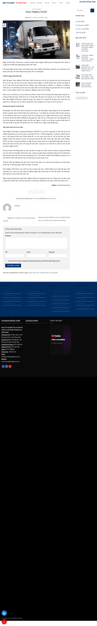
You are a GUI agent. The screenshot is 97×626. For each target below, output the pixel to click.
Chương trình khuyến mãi (36, 303)
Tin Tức (61, 3)
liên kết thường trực (50, 198)
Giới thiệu (33, 3)
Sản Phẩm (39, 3)
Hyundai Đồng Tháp (81, 98)
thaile (46, 17)
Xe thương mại (9, 303)
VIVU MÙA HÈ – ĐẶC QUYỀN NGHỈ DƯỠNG (86, 85)
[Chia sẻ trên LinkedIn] (43, 191)
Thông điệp (81, 303)
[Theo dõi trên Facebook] (3, 366)
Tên (6, 252)
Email (29, 252)
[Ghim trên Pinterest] (39, 191)
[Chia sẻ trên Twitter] (33, 191)
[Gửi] (92, 10)
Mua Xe (47, 3)
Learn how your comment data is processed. (43, 272)
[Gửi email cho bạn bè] (36, 191)
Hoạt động (81, 299)
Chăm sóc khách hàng (60, 298)
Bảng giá (31, 299)
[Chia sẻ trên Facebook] (29, 191)
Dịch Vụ (54, 3)
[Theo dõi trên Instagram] (6, 366)
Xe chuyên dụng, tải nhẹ (12, 299)
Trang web (52, 252)
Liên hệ (68, 3)
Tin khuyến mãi (81, 25)
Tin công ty (81, 295)
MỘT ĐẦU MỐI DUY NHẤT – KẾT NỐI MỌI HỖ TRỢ (87, 76)
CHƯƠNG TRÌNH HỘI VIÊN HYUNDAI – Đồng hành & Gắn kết (87, 58)
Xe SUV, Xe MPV (10, 295)
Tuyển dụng (79, 32)
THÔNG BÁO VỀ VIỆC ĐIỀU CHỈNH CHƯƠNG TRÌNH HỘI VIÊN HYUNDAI (87, 47)
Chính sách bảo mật (84, 307)
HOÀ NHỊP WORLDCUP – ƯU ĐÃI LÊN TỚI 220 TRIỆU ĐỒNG (87, 68)
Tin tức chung (36, 9)
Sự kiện (78, 21)
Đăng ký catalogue (34, 295)
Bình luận (8, 236)
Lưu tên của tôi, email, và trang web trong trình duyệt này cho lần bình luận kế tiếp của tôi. (34, 261)
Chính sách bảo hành (60, 302)
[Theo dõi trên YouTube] (10, 366)
